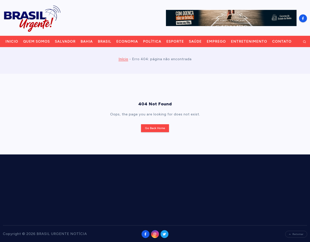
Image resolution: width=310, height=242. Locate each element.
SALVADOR (65, 41)
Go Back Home (155, 128)
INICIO (11, 41)
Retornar (298, 234)
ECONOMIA (127, 41)
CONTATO (282, 41)
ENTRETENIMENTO (249, 41)
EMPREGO (216, 41)
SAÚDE (195, 41)
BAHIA (87, 41)
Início (123, 59)
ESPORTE (175, 41)
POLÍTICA (152, 41)
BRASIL (104, 41)
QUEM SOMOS (36, 41)
